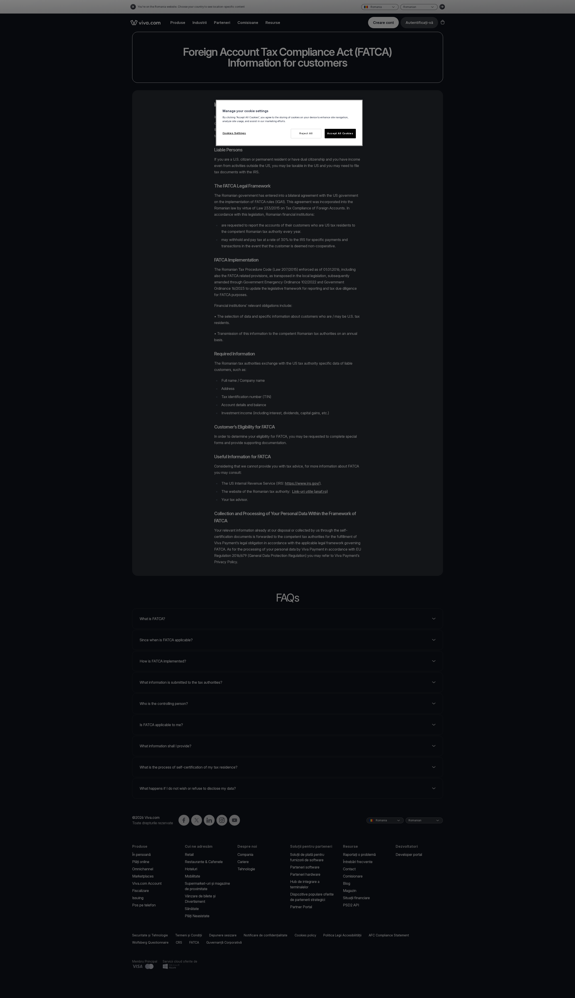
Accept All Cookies (340, 133)
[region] (289, 123)
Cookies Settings (234, 133)
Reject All (306, 133)
